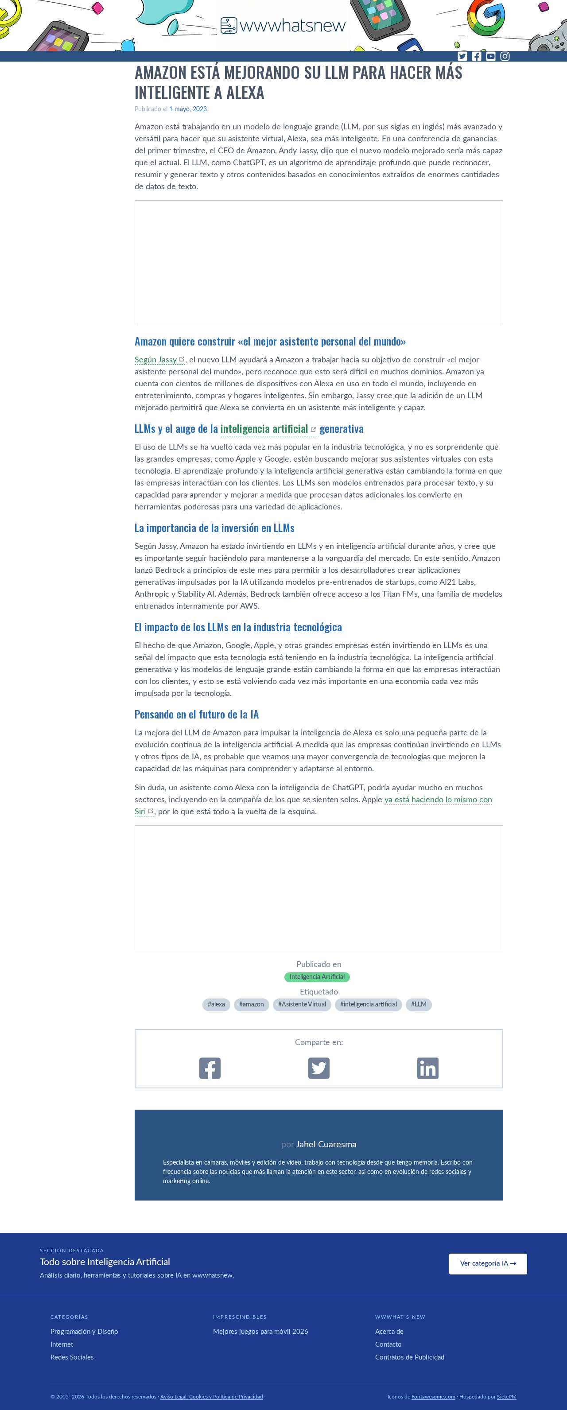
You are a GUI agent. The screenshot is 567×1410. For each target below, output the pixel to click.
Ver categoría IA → (488, 1263)
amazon (253, 1005)
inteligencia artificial (264, 428)
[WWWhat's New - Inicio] (283, 25)
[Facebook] (476, 56)
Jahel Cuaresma (326, 1144)
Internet (61, 1344)
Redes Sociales (72, 1357)
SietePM (507, 1396)
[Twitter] (462, 56)
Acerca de (389, 1331)
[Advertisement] (319, 263)
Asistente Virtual (304, 1005)
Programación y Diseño (84, 1331)
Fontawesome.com (433, 1396)
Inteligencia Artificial (317, 977)
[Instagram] (505, 56)
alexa (218, 1005)
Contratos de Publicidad (409, 1357)
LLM (421, 1005)
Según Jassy (156, 360)
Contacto (388, 1344)
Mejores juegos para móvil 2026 (260, 1331)
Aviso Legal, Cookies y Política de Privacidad (211, 1396)
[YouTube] (490, 56)
